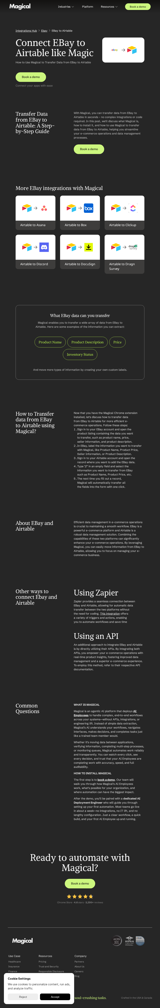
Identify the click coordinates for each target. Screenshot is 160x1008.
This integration (110, 613)
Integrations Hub (26, 30)
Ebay (44, 30)
